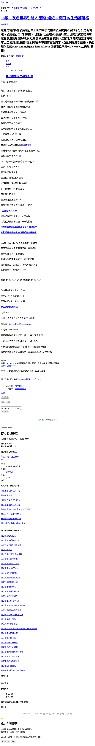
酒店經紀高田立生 (8, 366)
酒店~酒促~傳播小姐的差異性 (13, 523)
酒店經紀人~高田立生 (10, 568)
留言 (30, 379)
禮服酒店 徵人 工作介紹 (10, 500)
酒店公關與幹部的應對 (10, 592)
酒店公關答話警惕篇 (9, 573)
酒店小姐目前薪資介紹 (10, 540)
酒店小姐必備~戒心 (9, 638)
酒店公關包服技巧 (8, 536)
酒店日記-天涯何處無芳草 (11, 554)
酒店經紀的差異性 (8, 666)
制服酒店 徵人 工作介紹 (10, 495)
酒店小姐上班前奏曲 (9, 559)
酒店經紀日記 (20, 389)
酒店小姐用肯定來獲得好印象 (13, 605)
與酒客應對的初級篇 (9, 624)
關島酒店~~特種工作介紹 (11, 514)
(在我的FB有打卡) (9, 211)
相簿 (7, 61)
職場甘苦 (20, 56)
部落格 (8, 64)
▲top (3, 393)
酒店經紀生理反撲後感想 (11, 545)
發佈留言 (5, 411)
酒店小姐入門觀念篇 (9, 633)
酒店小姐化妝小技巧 (9, 587)
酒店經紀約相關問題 (9, 596)
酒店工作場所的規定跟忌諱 (12, 615)
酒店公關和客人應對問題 (11, 610)
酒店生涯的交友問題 (9, 647)
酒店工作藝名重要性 (9, 643)
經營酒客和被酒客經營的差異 (13, 670)
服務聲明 (69, 714)
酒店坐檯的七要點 (8, 619)
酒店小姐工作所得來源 (10, 601)
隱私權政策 (60, 714)
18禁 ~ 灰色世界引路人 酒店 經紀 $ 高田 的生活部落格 (45, 18)
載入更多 (5, 397)
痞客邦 (25, 379)
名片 (7, 66)
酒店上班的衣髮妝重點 (10, 661)
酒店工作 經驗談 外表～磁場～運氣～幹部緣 (19, 629)
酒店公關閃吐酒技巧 (9, 582)
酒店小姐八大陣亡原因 (10, 657)
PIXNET (30, 714)
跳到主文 (4, 24)
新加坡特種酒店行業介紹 (11, 519)
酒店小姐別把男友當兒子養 (12, 652)
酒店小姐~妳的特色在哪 (11, 578)
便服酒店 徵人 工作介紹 (10, 491)
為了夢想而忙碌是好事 (19, 76)
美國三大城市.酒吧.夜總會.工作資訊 (15, 509)
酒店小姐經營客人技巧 (10, 564)
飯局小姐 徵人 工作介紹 (10, 505)
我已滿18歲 (6, 741)
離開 (13, 741)
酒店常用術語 (6, 550)
